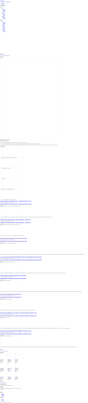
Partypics (4, 14)
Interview (4, 10)
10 (4, 382)
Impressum (3, 393)
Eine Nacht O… (9, 368)
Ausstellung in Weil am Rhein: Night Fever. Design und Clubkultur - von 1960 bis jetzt (15, 219)
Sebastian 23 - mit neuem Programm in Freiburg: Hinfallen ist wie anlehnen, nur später (15, 330)
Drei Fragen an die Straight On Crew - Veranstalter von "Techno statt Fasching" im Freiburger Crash (18, 312)
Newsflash (4, 9)
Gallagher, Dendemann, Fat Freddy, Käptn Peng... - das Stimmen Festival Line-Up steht (15, 201)
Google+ (3, 399)
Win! (3, 18)
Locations (4, 26)
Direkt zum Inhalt (2, 0)
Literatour (4, 11)
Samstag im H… (9, 359)
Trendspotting (4, 31)
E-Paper (2, 3)
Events (4, 13)
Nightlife (3, 12)
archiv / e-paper (2, 389)
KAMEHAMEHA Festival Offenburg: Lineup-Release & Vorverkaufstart (13, 275)
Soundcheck (4, 23)
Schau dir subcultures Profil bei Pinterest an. (5, 55)
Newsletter (3, 395)
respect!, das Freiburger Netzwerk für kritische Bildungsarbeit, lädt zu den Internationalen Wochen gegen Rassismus (21, 256)
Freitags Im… (1, 368)
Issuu (2, 400)
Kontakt (2, 394)
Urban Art (4, 17)
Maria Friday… (16, 368)
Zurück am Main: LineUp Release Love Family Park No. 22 (10, 294)
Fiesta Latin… (16, 359)
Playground (3, 16)
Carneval (1, 359)
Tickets (4, 28)
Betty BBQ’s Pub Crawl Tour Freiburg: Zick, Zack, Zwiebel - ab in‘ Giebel (13, 238)
